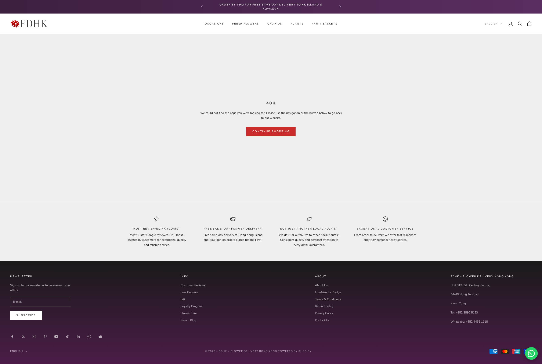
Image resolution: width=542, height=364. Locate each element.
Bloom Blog (188, 320)
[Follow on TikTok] (67, 336)
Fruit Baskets (324, 23)
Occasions (214, 23)
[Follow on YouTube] (56, 336)
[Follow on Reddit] (100, 336)
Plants (296, 23)
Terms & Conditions (328, 299)
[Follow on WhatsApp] (89, 336)
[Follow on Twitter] (23, 336)
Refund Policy (324, 306)
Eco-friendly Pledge (328, 292)
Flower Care (189, 313)
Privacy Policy (324, 313)
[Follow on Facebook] (12, 336)
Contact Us (322, 320)
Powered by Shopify (295, 351)
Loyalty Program (192, 306)
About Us (321, 285)
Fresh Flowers (245, 23)
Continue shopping (271, 131)
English (491, 23)
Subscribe (26, 315)
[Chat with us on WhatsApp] (531, 353)
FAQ (184, 299)
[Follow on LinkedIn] (78, 336)
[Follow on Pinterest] (45, 336)
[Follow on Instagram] (34, 336)
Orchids (274, 23)
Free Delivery (189, 292)
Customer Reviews (193, 285)
